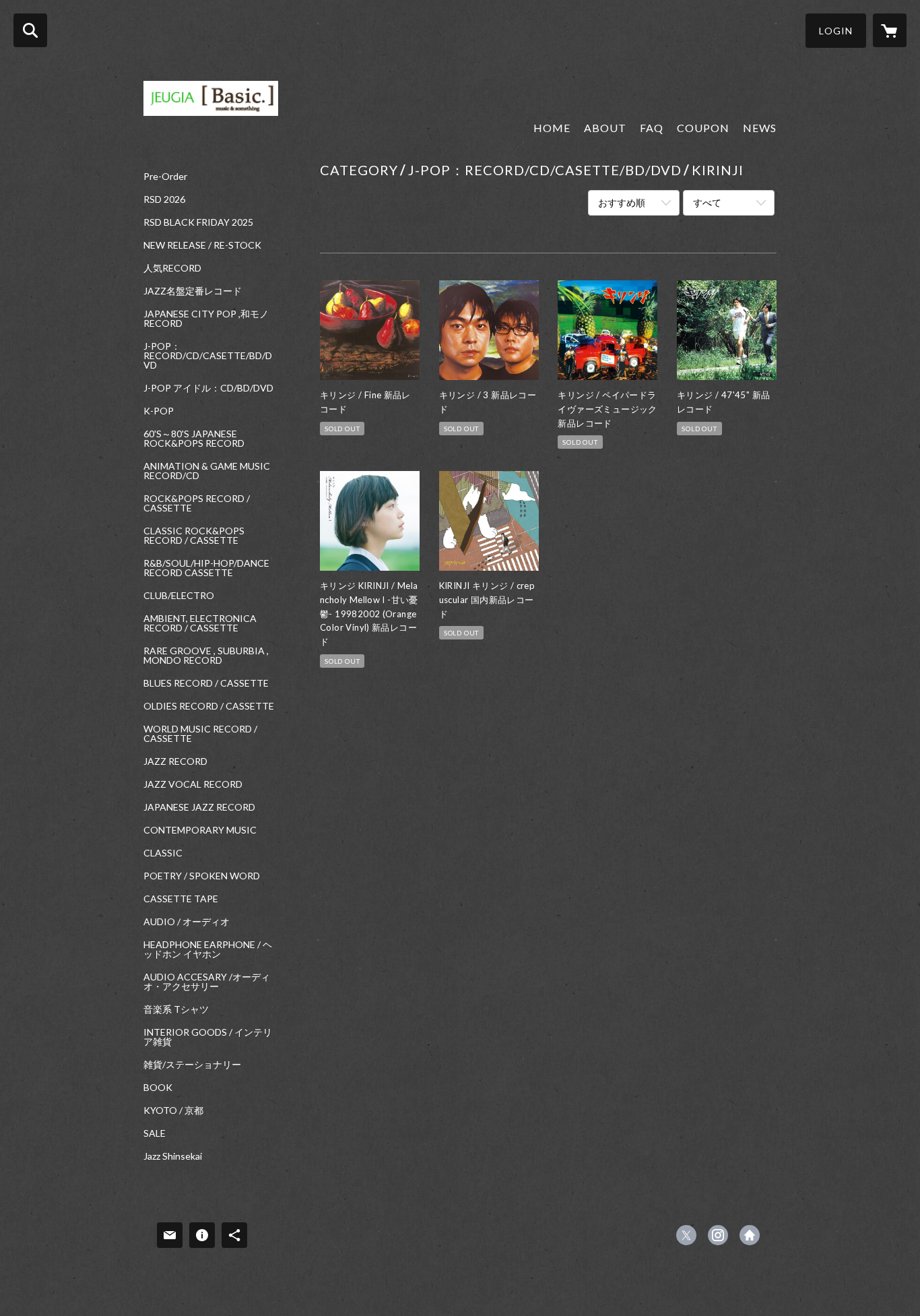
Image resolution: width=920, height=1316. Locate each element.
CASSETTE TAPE (180, 899)
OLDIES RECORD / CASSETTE (208, 706)
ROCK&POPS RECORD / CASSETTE (196, 503)
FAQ (651, 127)
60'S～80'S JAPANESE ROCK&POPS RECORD (193, 438)
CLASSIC (163, 853)
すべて (707, 202)
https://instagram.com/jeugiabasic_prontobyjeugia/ (718, 1235)
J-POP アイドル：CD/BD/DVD (208, 388)
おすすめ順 (621, 202)
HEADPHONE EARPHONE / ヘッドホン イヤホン (207, 949)
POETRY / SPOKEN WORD (201, 876)
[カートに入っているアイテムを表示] (890, 30)
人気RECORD (172, 268)
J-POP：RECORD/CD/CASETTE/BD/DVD (207, 356)
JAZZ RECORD (175, 761)
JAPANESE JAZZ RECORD (199, 807)
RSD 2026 (164, 199)
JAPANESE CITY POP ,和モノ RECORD (206, 318)
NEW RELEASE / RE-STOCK (202, 245)
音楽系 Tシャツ (176, 1009)
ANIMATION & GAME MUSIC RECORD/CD (206, 471)
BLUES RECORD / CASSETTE (206, 683)
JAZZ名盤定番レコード (192, 291)
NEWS (760, 127)
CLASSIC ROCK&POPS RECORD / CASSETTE (193, 535)
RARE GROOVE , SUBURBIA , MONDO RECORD (206, 655)
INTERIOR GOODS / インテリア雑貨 (207, 1037)
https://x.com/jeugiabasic (686, 1235)
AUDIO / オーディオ (186, 922)
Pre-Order (165, 176)
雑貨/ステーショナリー (192, 1064)
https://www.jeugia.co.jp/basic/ (750, 1235)
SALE (154, 1133)
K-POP (158, 411)
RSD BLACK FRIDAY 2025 (198, 222)
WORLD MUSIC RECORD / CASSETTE (200, 733)
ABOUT (605, 127)
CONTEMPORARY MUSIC (200, 830)
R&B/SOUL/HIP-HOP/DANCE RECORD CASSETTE (206, 568)
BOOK (157, 1087)
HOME (551, 127)
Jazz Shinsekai (172, 1156)
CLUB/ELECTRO (178, 595)
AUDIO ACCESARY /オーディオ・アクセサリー (206, 981)
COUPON (703, 127)
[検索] (30, 30)
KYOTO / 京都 (173, 1110)
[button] (836, 30)
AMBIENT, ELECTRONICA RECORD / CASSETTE (200, 623)
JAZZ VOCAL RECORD (192, 784)
